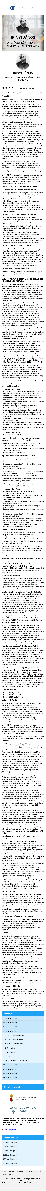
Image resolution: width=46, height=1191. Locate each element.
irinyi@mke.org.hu (33, 983)
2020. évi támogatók (10, 1163)
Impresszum (11, 1171)
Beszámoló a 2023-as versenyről (16, 1060)
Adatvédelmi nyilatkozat (36, 1171)
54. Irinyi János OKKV (10, 1065)
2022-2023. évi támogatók (14, 1044)
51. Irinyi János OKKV (10, 1078)
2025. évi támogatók (10, 1142)
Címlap (4, 1171)
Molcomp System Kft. (36, 1183)
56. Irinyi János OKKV (10, 1027)
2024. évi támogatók (10, 1146)
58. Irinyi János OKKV (10, 1018)
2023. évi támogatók (10, 1151)
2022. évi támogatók (10, 1155)
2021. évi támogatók (10, 1159)
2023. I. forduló (10, 1048)
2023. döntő (9, 1056)
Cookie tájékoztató (7, 1174)
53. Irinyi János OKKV (10, 1069)
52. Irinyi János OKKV (10, 1073)
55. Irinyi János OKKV (10, 1031)
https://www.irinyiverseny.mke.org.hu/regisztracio (19, 265)
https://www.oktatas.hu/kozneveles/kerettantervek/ (20, 305)
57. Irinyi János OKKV (10, 1022)
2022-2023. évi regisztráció (14, 1039)
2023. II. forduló (10, 1052)
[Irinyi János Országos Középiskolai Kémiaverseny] (23, 8)
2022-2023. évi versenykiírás (14, 1035)
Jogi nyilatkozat (22, 1171)
